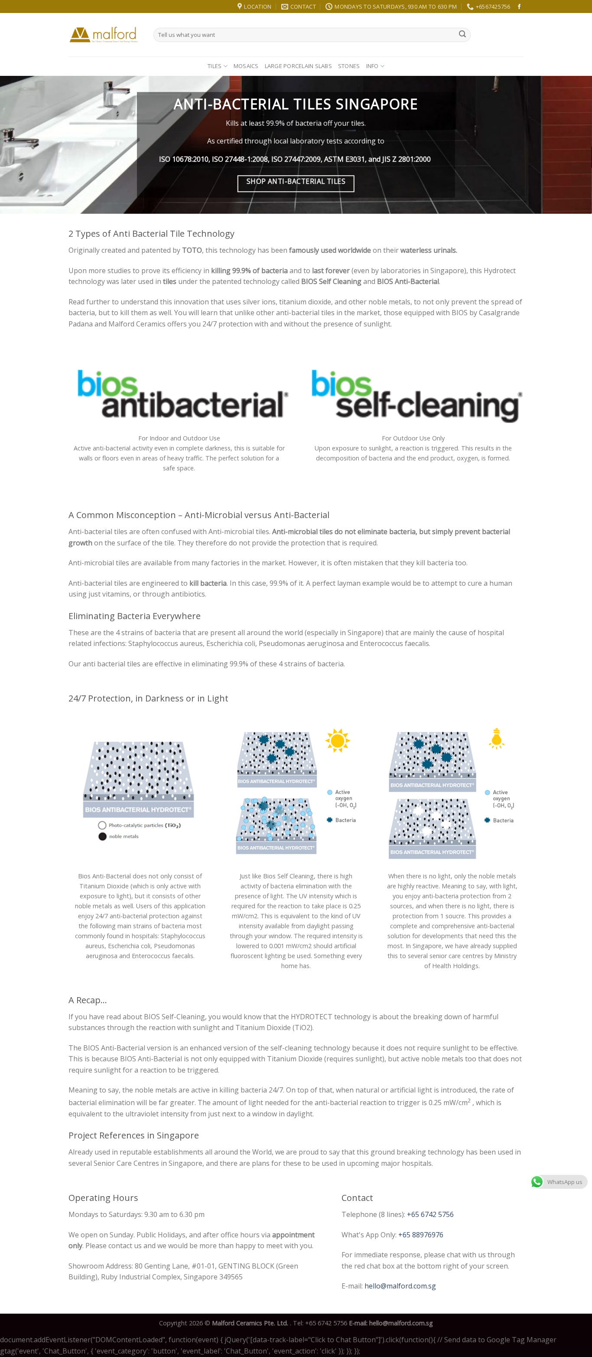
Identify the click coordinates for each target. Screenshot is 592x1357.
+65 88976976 (420, 1235)
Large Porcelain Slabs (298, 66)
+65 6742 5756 (430, 1214)
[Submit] (462, 35)
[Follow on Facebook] (519, 7)
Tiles (214, 66)
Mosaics (246, 66)
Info (372, 66)
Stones (349, 66)
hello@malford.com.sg (400, 1286)
